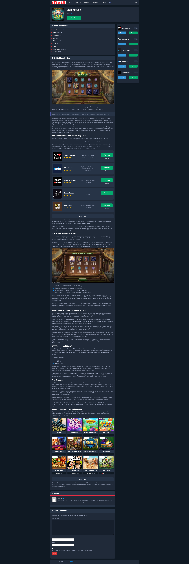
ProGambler (56, 562)
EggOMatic (59, 432)
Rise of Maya (59, 470)
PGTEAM (71, 562)
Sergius (60, 498)
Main (70, 2)
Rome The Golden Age (90, 470)
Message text (55, 518)
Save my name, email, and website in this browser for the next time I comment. (72, 550)
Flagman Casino (126, 50)
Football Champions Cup (91, 451)
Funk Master (74, 432)
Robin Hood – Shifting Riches (76, 451)
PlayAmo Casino (70, 180)
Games (86, 2)
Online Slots (62, 30)
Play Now (74, 18)
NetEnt (73, 13)
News (104, 2)
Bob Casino (68, 205)
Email (53, 542)
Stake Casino (125, 39)
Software (95, 2)
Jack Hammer (75, 470)
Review (107, 158)
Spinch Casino (69, 193)
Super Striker (106, 451)
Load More (82, 216)
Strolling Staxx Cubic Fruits (91, 432)
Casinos (77, 2)
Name (54, 537)
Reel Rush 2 (106, 432)
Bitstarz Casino (69, 155)
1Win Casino (68, 168)
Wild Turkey (106, 470)
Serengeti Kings (59, 451)
